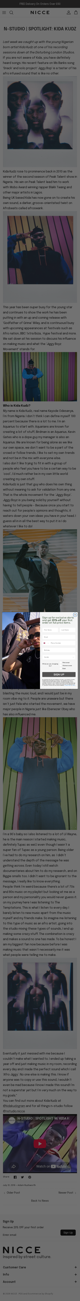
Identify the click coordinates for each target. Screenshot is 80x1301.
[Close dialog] (75, 615)
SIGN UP (59, 674)
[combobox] (46, 643)
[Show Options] (73, 657)
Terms (73, 685)
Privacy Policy (68, 685)
